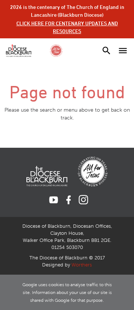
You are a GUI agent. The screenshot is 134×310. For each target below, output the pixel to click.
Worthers (81, 265)
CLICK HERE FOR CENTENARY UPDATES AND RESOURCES (67, 27)
